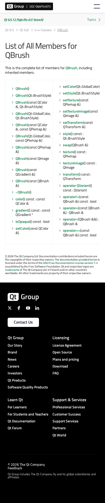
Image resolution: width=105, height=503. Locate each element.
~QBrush (22, 192)
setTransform (73, 122)
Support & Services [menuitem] (69, 400)
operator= (70, 208)
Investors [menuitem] (15, 373)
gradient (22, 210)
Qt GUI (24, 30)
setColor (22, 228)
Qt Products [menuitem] (17, 380)
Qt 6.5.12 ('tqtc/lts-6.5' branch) (23, 19)
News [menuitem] (12, 359)
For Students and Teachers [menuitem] (28, 414)
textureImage (73, 163)
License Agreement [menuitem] (67, 345)
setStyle (69, 93)
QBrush (71, 67)
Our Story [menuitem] (15, 345)
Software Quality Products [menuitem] (28, 387)
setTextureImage (75, 111)
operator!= (71, 196)
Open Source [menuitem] (62, 352)
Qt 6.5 (9, 30)
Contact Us (23, 322)
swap (67, 145)
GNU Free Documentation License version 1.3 (70, 263)
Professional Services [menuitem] (68, 407)
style (67, 133)
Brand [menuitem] (12, 352)
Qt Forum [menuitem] (15, 428)
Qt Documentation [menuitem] (21, 421)
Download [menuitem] (60, 366)
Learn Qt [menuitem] (15, 400)
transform (70, 174)
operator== (71, 230)
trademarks (12, 270)
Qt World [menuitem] (59, 435)
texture (68, 151)
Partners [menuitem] (59, 428)
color (19, 199)
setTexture (71, 100)
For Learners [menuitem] (17, 407)
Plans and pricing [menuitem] (65, 359)
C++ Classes (43, 30)
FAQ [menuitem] (55, 373)
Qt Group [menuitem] (16, 338)
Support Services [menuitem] (65, 421)
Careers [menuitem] (13, 366)
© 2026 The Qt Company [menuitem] (26, 464)
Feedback (15, 467)
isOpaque (23, 221)
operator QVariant (76, 185)
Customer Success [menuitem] (66, 414)
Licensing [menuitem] (60, 338)
